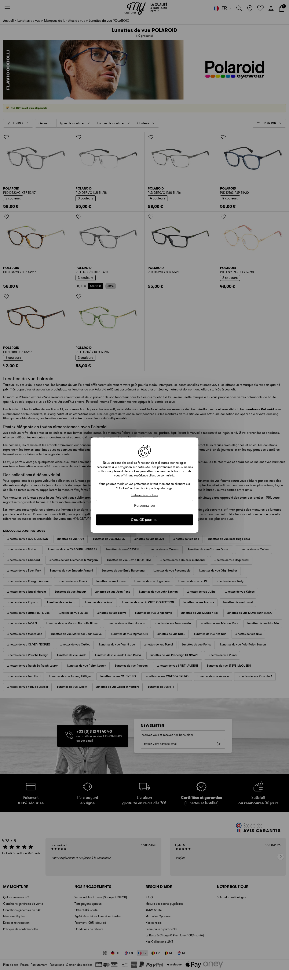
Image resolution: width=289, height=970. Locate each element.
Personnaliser (144, 506)
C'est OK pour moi (144, 520)
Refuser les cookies (144, 495)
